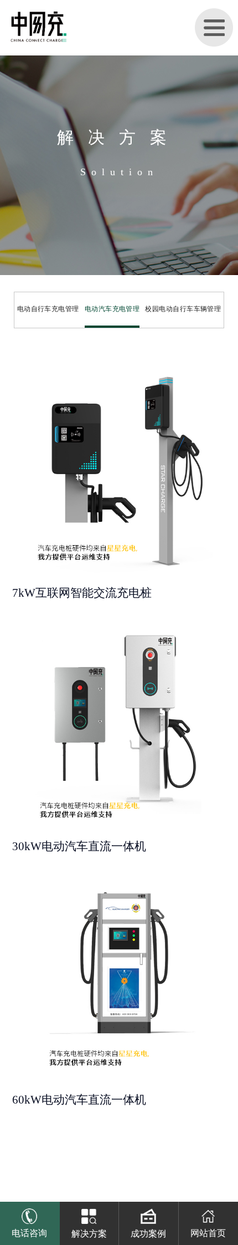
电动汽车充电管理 (112, 309)
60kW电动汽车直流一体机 (79, 1099)
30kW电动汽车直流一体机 (79, 846)
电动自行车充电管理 (48, 309)
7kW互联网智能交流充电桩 (82, 592)
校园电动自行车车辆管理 (183, 309)
